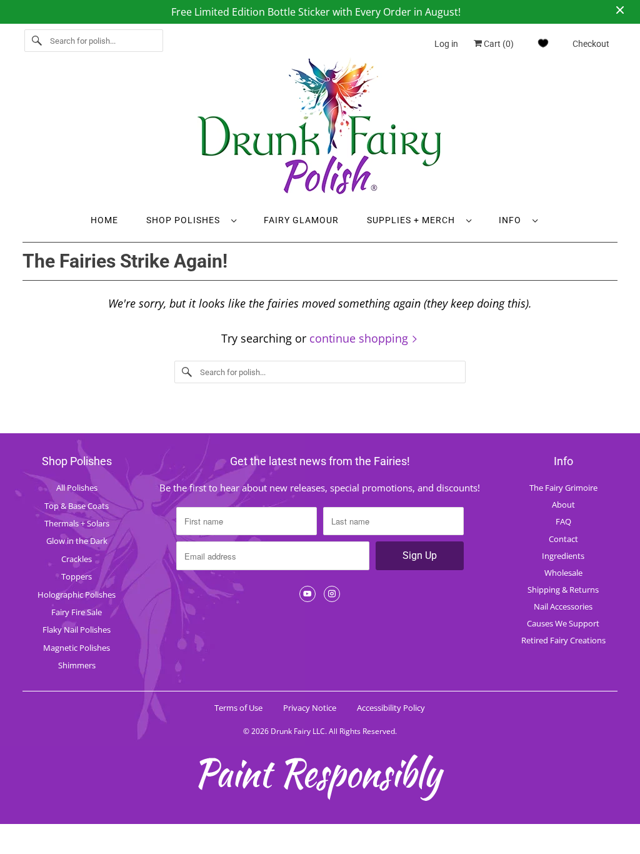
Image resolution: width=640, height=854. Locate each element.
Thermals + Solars (76, 523)
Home (104, 220)
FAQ (563, 521)
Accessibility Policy (391, 707)
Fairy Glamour (301, 220)
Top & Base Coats (76, 505)
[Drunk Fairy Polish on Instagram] (332, 594)
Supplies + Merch (413, 220)
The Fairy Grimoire (563, 487)
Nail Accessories (563, 606)
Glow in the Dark (77, 540)
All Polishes (77, 487)
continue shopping (360, 338)
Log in (446, 44)
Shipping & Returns (563, 589)
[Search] (36, 40)
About (563, 504)
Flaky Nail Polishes (76, 629)
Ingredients (563, 555)
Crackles (76, 559)
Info (512, 220)
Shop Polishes (185, 220)
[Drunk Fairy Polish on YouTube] (307, 594)
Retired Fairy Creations (563, 640)
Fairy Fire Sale (76, 612)
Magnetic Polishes (76, 647)
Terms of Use (238, 707)
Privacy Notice (309, 707)
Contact (563, 539)
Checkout (590, 44)
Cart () (498, 44)
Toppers (76, 576)
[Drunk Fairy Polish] (320, 131)
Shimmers (77, 665)
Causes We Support (563, 623)
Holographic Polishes (77, 594)
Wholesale (563, 572)
